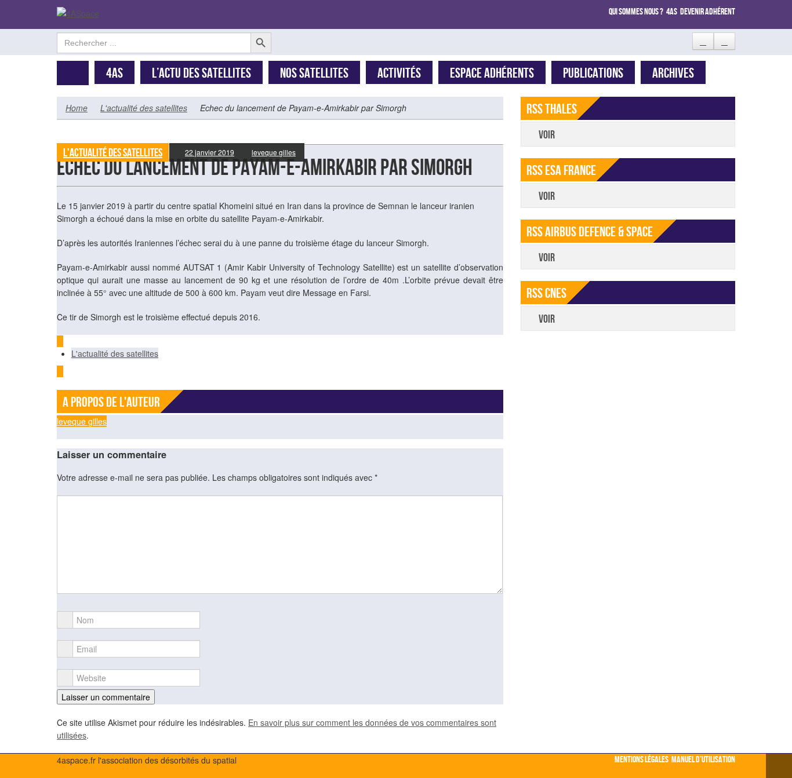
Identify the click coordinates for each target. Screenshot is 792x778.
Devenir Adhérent (707, 11)
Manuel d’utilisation (703, 759)
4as (671, 11)
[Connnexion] (724, 41)
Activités (399, 73)
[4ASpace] (78, 12)
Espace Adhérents (492, 73)
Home (77, 108)
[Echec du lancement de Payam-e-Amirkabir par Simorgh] (280, 138)
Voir (547, 135)
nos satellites (314, 73)
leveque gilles (274, 152)
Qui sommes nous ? (636, 11)
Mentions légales (642, 759)
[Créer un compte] (703, 41)
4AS (114, 73)
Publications (593, 73)
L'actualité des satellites (143, 108)
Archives (673, 73)
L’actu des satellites (201, 73)
